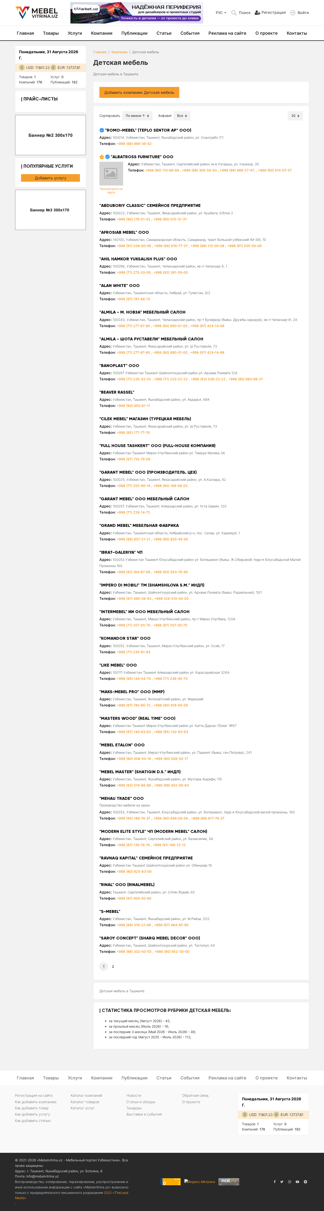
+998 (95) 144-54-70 (134, 679)
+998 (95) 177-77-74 (133, 432)
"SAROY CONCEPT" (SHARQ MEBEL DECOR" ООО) (149, 938)
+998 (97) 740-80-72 (134, 705)
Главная (25, 33)
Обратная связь (195, 1095)
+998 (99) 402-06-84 (171, 785)
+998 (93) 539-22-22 (209, 379)
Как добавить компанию (35, 1102)
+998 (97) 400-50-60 (134, 898)
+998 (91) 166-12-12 (169, 845)
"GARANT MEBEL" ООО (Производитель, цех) (148, 472)
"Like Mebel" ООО (118, 665)
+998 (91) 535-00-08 (244, 246)
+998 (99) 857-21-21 (134, 539)
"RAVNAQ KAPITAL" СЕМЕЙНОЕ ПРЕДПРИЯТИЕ (146, 858)
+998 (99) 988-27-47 (237, 170)
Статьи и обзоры (140, 1102)
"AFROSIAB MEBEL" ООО (124, 232)
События (190, 33)
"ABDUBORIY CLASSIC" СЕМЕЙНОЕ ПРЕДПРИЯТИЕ (150, 205)
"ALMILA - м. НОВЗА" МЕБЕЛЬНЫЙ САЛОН (142, 312)
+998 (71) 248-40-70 (171, 679)
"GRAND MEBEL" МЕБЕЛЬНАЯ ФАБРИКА (139, 525)
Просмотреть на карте (111, 190)
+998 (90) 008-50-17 (171, 759)
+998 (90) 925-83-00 (134, 871)
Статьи (164, 33)
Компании (101, 33)
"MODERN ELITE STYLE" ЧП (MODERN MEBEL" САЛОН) (153, 831)
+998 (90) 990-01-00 (170, 326)
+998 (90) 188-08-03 (170, 486)
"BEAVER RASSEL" (116, 392)
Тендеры (134, 1108)
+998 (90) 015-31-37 (170, 219)
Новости (133, 1095)
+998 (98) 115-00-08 (207, 246)
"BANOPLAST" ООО (119, 365)
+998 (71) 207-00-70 (134, 625)
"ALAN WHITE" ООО (119, 285)
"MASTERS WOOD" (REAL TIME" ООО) (137, 718)
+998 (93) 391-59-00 (170, 272)
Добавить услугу (50, 178)
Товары (51, 33)
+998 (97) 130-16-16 (134, 845)
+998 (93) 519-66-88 (134, 785)
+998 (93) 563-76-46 (170, 572)
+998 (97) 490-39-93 (134, 598)
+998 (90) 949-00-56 (171, 818)
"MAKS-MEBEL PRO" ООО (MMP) (132, 691)
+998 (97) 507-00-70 (170, 625)
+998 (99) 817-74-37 (207, 818)
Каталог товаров (85, 1102)
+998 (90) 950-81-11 (133, 406)
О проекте (266, 33)
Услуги (75, 33)
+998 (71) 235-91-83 (133, 652)
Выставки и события (144, 1114)
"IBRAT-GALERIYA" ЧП (121, 552)
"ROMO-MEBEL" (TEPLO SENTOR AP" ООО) (148, 130)
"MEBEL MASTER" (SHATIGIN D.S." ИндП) (140, 771)
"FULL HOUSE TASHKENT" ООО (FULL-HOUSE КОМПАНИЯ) (157, 445)
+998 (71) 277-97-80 (134, 326)
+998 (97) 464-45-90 (171, 925)
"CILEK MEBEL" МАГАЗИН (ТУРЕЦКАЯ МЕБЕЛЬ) (145, 418)
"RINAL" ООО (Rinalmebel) (127, 884)
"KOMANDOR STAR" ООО (125, 638)
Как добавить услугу (32, 1114)
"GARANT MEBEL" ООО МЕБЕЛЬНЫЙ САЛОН (144, 498)
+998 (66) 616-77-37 (171, 246)
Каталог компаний (86, 1095)
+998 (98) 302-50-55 (135, 951)
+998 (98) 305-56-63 (200, 170)
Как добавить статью (33, 1120)
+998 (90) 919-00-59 (170, 705)
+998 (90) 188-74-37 (134, 818)
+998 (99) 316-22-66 (134, 925)
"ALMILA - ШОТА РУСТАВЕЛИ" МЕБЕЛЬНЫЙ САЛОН (151, 339)
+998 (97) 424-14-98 (207, 326)
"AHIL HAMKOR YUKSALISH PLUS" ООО (138, 259)
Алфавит (165, 116)
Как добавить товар (32, 1108)
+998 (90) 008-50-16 (134, 759)
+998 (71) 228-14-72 (133, 512)
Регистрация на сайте (34, 1095)
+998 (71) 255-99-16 (134, 486)
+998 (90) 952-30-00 (171, 951)
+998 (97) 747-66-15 (133, 299)
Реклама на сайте (227, 33)
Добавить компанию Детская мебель (139, 92)
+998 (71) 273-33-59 (134, 272)
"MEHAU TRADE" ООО (121, 798)
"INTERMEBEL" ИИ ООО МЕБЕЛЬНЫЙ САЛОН (144, 611)
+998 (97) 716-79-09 (133, 459)
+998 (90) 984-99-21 (245, 379)
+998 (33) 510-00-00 (171, 598)
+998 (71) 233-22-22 (171, 379)
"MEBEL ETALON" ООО (122, 745)
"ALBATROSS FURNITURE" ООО (142, 156)
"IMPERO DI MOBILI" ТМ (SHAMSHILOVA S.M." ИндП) (151, 585)
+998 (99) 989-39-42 (134, 144)
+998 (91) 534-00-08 (134, 246)
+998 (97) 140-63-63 (134, 732)
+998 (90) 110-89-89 (162, 170)
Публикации (134, 33)
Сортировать (109, 116)
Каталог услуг (83, 1108)
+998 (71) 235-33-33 (134, 379)
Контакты (297, 33)
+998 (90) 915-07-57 (275, 170)
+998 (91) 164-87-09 (134, 572)
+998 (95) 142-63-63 (171, 732)
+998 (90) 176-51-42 (134, 219)
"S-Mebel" (109, 911)
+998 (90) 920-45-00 (170, 539)
